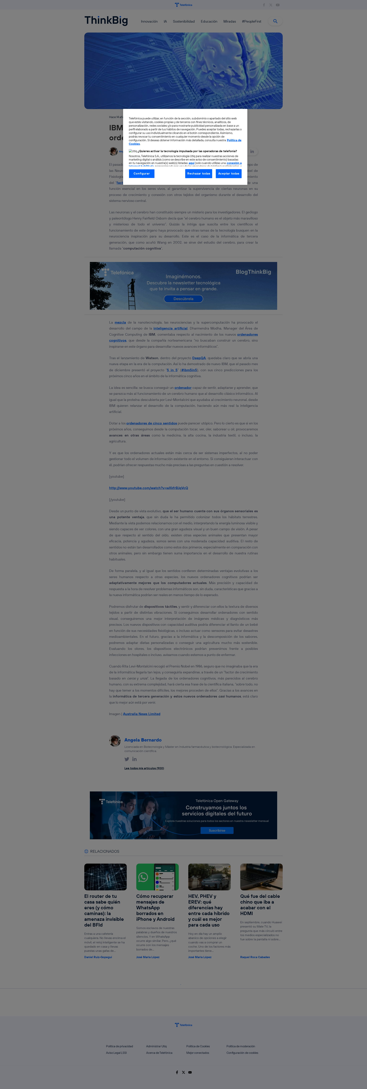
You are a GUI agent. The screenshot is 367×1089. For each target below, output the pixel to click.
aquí (191, 163)
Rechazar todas (198, 173)
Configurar (142, 173)
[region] (185, 147)
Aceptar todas (228, 173)
